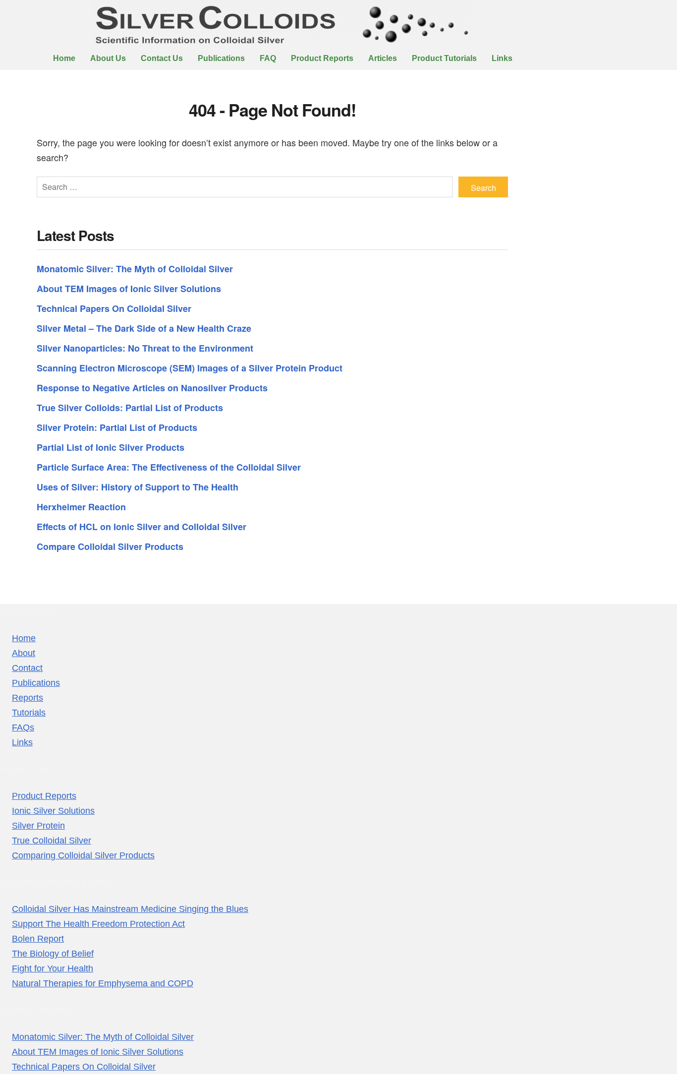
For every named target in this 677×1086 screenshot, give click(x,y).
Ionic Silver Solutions (53, 811)
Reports (27, 698)
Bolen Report (38, 939)
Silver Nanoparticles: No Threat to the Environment (145, 348)
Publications (221, 58)
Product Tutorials (444, 58)
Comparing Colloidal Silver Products (83, 855)
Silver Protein (38, 826)
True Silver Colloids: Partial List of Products (130, 407)
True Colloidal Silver (51, 840)
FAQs (23, 727)
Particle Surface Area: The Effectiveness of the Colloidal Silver (169, 467)
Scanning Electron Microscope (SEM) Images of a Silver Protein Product (189, 368)
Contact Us (162, 58)
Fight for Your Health (52, 968)
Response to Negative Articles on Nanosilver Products (152, 387)
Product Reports (322, 58)
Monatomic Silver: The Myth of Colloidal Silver (135, 268)
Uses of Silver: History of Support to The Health (137, 487)
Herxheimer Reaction (81, 506)
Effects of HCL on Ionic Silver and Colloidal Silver (141, 526)
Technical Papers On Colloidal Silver (114, 308)
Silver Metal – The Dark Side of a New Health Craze (144, 328)
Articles (382, 58)
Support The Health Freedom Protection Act (98, 924)
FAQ (268, 58)
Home (64, 58)
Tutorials (29, 713)
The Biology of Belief (53, 954)
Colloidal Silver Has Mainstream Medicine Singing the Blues (130, 909)
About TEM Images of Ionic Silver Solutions (129, 288)
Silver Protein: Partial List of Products (117, 427)
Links (502, 58)
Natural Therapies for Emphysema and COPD (102, 983)
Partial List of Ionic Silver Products (110, 447)
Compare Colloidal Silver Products (110, 546)
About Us (108, 58)
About (23, 653)
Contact (27, 668)
